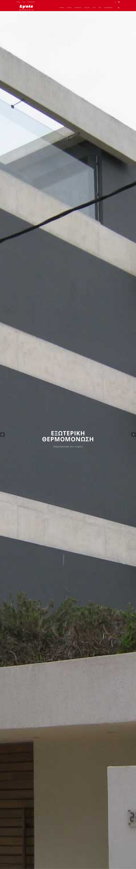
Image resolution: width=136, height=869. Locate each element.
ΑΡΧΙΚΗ (18, 2)
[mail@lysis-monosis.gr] (119, 2)
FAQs (23, 2)
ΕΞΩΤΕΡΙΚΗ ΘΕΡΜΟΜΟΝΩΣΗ (68, 436)
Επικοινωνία (31, 2)
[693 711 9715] (115, 2)
